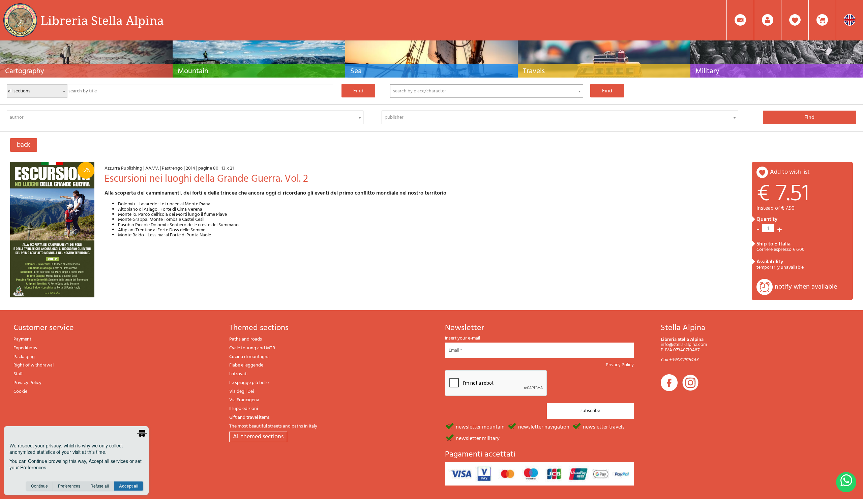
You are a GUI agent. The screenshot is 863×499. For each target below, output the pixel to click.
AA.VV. (152, 168)
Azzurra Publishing (124, 168)
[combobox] (486, 91)
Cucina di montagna (249, 356)
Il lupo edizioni (243, 408)
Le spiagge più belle (249, 382)
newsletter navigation (543, 426)
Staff (18, 374)
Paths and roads (245, 339)
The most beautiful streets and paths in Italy (273, 426)
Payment (22, 339)
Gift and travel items (249, 417)
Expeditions (25, 348)
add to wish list (790, 172)
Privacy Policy (27, 382)
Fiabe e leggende (246, 365)
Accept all (128, 486)
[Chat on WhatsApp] (846, 482)
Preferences (69, 486)
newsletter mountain (480, 426)
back (23, 145)
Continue (39, 486)
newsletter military (478, 438)
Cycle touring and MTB (252, 348)
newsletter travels (604, 426)
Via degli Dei (241, 391)
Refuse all (99, 486)
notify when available (806, 287)
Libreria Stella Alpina (102, 20)
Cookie (20, 391)
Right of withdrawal (33, 365)
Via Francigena (244, 400)
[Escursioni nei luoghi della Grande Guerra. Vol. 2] (52, 229)
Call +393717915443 (679, 360)
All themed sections (258, 437)
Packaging (24, 356)
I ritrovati (238, 374)
